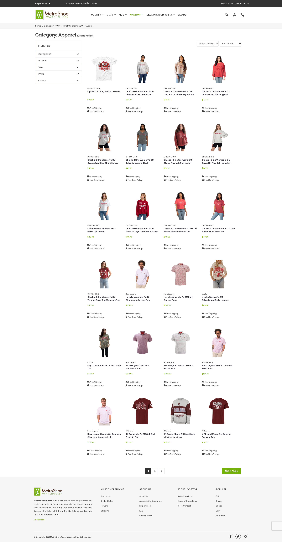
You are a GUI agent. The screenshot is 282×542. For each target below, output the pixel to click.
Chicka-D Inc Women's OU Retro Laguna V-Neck (140, 161)
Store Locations (185, 496)
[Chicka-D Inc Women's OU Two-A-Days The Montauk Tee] (104, 274)
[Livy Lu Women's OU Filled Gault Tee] (104, 342)
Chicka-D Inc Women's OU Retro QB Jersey (101, 230)
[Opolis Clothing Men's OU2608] (104, 68)
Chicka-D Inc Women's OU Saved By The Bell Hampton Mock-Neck (216, 163)
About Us (143, 496)
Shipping (105, 510)
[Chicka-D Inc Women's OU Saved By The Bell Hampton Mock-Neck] (219, 137)
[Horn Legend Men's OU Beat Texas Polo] (181, 342)
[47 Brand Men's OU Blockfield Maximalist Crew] (181, 411)
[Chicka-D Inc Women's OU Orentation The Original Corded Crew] (219, 68)
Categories (44, 54)
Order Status (107, 501)
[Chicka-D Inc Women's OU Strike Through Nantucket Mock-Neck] (181, 137)
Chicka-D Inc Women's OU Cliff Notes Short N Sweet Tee (180, 230)
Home (38, 25)
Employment (145, 505)
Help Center (41, 3)
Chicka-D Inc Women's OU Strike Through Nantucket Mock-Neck (178, 163)
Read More (39, 519)
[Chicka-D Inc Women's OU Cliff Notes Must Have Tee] (219, 205)
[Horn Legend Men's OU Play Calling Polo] (181, 274)
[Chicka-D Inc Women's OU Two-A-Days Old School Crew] (142, 205)
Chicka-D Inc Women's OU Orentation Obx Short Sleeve (102, 161)
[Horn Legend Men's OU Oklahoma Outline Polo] (142, 274)
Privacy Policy (145, 515)
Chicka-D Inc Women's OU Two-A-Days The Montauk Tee (103, 299)
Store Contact (184, 505)
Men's (110, 14)
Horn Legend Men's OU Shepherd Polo (138, 367)
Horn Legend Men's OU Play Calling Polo (178, 299)
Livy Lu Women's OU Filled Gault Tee (104, 367)
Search (226, 14)
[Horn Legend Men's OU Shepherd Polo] (142, 342)
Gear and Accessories (159, 14)
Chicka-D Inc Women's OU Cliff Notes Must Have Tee (218, 230)
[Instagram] (245, 536)
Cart (242, 14)
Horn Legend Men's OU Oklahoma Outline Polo (138, 299)
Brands (182, 14)
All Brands (220, 515)
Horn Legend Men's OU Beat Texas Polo (178, 367)
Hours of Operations (187, 501)
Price (41, 74)
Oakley (219, 501)
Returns (104, 505)
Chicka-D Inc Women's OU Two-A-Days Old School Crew (142, 230)
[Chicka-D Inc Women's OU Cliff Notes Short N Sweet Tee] (181, 205)
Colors (42, 80)
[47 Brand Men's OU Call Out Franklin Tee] (142, 411)
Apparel (90, 25)
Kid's (121, 14)
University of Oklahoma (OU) (70, 25)
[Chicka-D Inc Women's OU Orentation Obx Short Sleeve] (104, 137)
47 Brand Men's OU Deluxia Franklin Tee (216, 436)
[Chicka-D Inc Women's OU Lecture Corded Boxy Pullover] (181, 68)
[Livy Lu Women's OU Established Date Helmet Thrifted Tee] (219, 274)
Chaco (219, 505)
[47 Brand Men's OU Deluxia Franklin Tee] (219, 411)
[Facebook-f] (230, 536)
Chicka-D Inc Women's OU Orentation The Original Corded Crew (216, 94)
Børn (218, 510)
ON (217, 496)
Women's (96, 14)
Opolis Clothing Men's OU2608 (103, 91)
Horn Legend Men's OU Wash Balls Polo (217, 367)
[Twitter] (238, 536)
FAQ (141, 510)
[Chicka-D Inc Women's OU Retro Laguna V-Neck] (142, 137)
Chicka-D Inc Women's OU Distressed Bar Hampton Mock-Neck (140, 94)
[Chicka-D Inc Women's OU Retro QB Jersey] (104, 205)
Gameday (135, 14)
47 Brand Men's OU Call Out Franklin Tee (140, 436)
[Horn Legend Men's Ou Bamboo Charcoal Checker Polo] (104, 411)
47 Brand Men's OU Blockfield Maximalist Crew (179, 436)
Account (234, 14)
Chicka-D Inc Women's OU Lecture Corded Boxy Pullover (179, 93)
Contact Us (106, 496)
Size (40, 67)
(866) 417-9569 (81, 3)
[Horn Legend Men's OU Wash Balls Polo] (219, 342)
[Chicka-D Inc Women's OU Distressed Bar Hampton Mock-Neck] (142, 68)
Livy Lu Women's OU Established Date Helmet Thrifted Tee (215, 300)
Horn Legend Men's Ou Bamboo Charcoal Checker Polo (104, 436)
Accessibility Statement (150, 501)
